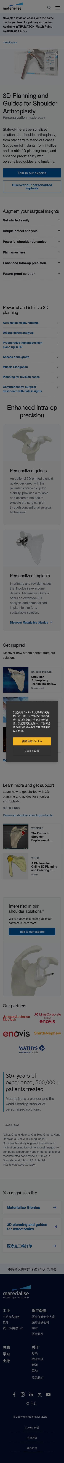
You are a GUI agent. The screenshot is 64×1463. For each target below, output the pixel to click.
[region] (32, 731)
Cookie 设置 (32, 751)
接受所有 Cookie (32, 741)
